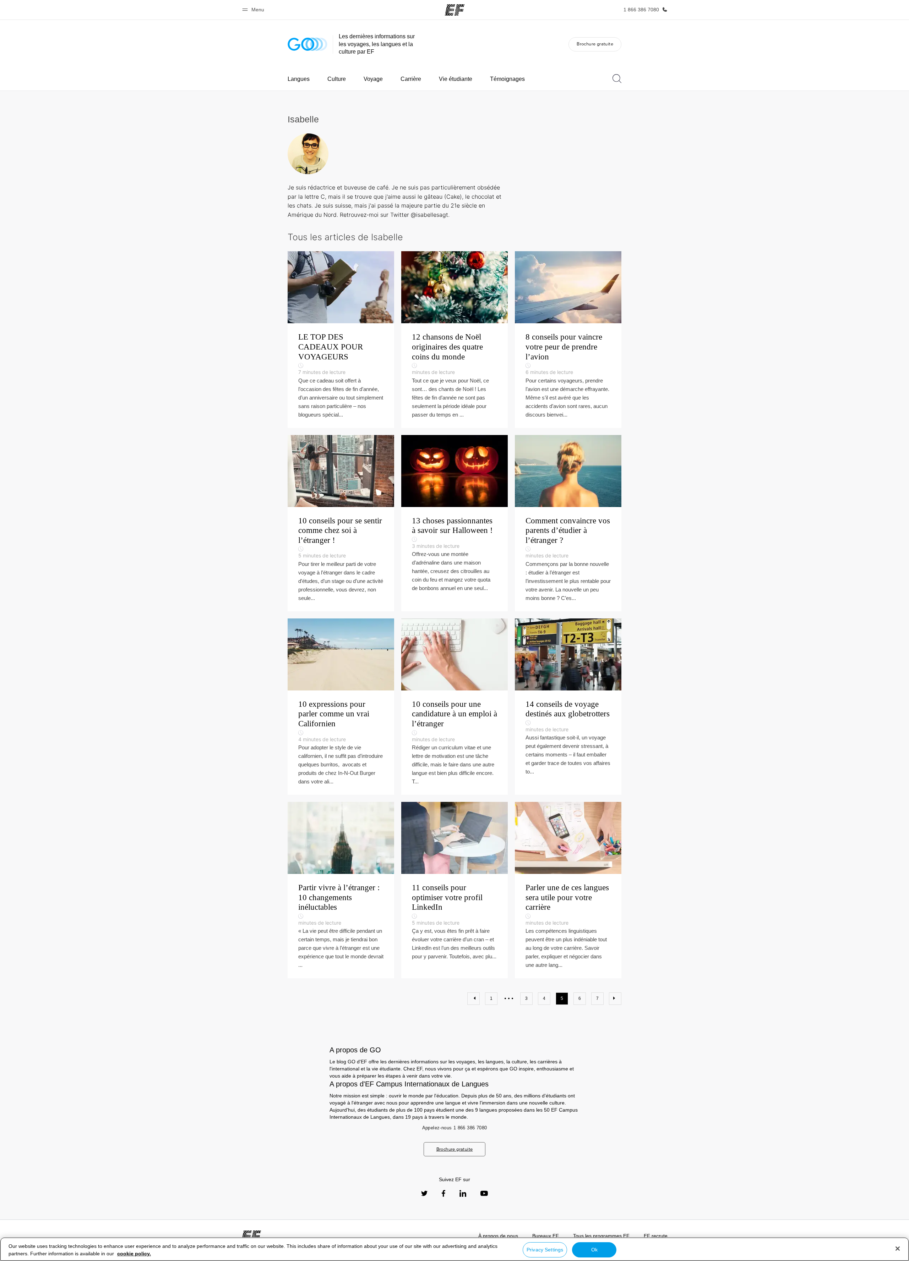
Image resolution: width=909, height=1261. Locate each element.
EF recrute (656, 1236)
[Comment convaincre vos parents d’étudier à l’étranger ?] (568, 523)
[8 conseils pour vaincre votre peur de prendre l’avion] (568, 339)
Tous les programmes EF (601, 1236)
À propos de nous (498, 1236)
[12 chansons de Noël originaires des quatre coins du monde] (454, 339)
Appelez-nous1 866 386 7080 (454, 1127)
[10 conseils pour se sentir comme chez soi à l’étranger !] (341, 523)
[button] (254, 10)
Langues (299, 79)
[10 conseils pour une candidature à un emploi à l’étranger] (454, 706)
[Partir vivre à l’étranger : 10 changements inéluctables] (341, 890)
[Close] (897, 1248)
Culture (336, 79)
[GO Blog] (307, 44)
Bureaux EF (545, 1236)
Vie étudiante (455, 79)
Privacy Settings (545, 1249)
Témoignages (507, 79)
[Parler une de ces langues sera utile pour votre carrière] (568, 890)
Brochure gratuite (595, 43)
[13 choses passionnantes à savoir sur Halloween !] (454, 523)
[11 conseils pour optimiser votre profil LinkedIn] (454, 890)
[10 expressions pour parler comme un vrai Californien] (341, 706)
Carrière (411, 79)
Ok (594, 1249)
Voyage (373, 79)
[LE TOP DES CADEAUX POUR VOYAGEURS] (341, 339)
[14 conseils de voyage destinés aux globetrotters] (568, 706)
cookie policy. (134, 1253)
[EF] (454, 10)
